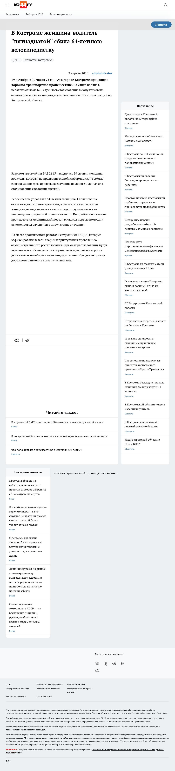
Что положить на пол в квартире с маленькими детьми (46, 451)
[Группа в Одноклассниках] (106, 663)
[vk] (16, 340)
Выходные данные (76, 684)
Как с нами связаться (16, 696)
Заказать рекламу (61, 14)
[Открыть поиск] (165, 5)
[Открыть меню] (7, 5)
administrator (102, 73)
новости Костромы (38, 60)
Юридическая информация (50, 684)
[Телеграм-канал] (114, 663)
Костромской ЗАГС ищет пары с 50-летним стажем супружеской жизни (57, 424)
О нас (8, 684)
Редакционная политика (48, 688)
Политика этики (44, 696)
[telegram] (28, 340)
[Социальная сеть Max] (97, 670)
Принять (161, 24)
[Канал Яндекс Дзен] (123, 663)
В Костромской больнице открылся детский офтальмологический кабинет (59, 438)
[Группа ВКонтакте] (97, 663)
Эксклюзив (12, 14)
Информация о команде (17, 688)
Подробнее (162, 713)
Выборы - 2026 (34, 14)
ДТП (16, 60)
